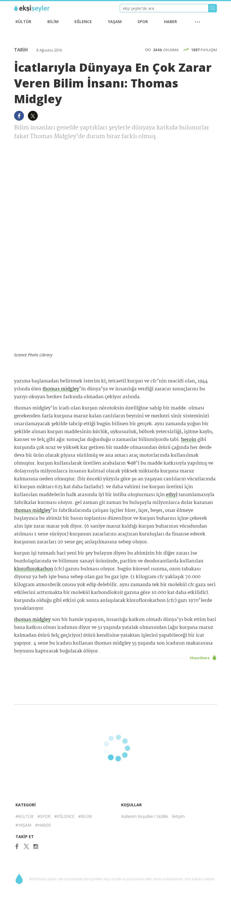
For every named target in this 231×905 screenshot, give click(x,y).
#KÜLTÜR (24, 816)
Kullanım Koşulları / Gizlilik (144, 816)
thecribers (200, 657)
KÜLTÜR (23, 21)
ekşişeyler (39, 8)
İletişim (178, 816)
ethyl (171, 495)
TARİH (21, 50)
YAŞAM (115, 21)
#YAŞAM (23, 825)
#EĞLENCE (64, 816)
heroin (188, 440)
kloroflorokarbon (33, 569)
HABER (170, 21)
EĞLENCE (83, 21)
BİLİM (53, 21)
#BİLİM (85, 816)
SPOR (142, 21)
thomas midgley (61, 389)
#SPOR (43, 816)
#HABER (43, 825)
